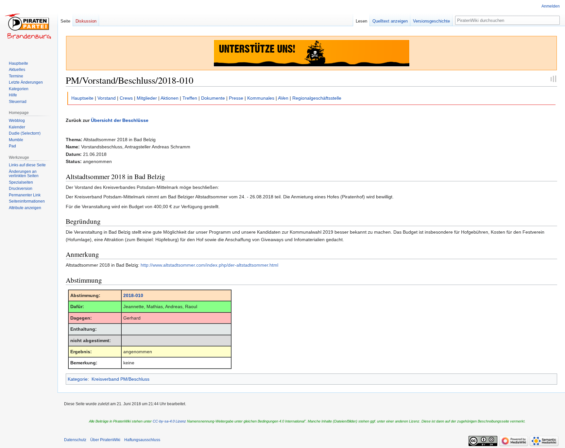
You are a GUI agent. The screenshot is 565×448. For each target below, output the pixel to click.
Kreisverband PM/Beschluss (120, 379)
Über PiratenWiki (105, 440)
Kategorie (78, 379)
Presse (236, 98)
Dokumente (213, 98)
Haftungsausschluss (142, 440)
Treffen (189, 98)
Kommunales (260, 98)
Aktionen (170, 98)
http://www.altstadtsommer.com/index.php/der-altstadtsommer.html (209, 265)
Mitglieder (147, 98)
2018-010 (133, 295)
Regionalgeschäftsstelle (316, 98)
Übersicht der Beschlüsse (119, 120)
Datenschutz (75, 440)
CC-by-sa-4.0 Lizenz (169, 421)
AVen (283, 98)
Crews (126, 98)
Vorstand (106, 98)
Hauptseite (82, 98)
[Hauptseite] (29, 26)
